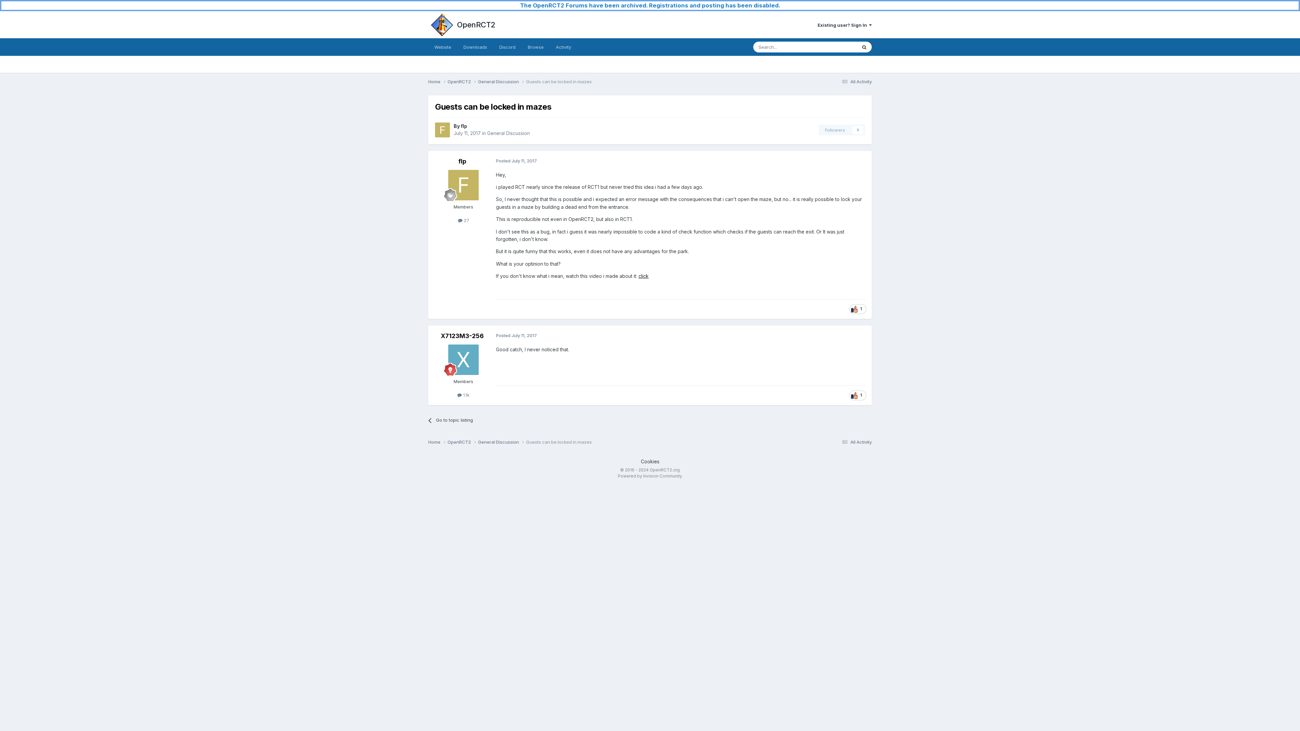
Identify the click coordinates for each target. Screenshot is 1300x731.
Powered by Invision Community (650, 476)
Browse (536, 47)
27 (465, 220)
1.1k (466, 395)
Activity (563, 47)
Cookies (650, 461)
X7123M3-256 (462, 335)
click (643, 276)
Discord (507, 47)
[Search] (864, 47)
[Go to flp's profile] (442, 130)
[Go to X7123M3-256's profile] (463, 360)
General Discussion (508, 133)
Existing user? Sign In (843, 25)
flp (464, 126)
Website (442, 47)
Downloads (475, 47)
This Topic (837, 46)
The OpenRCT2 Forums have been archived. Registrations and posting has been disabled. (650, 5)
